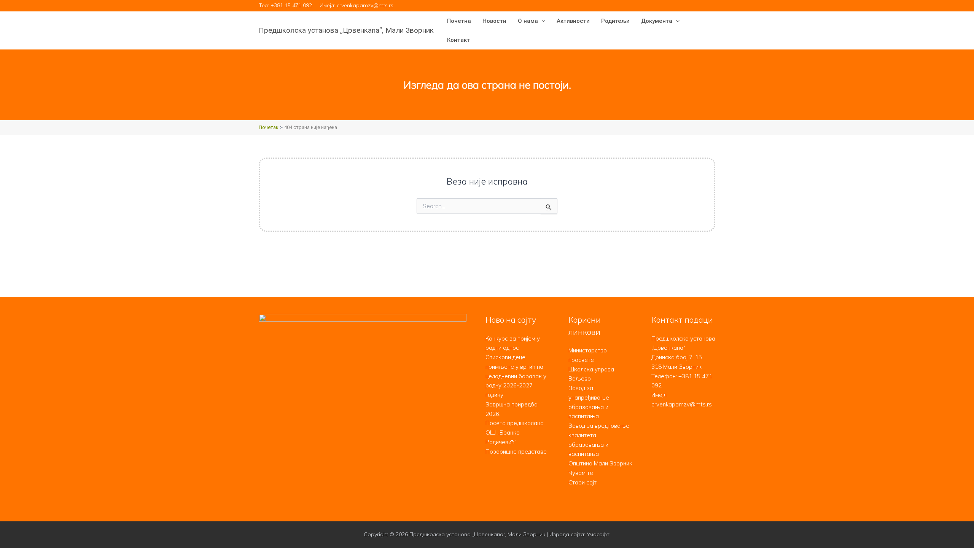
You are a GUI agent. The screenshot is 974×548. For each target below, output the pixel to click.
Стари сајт (582, 482)
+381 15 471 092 (291, 5)
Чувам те (580, 472)
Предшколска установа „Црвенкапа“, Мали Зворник (346, 30)
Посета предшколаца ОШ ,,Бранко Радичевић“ (514, 432)
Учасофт (598, 534)
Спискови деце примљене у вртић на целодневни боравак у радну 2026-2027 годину (515, 376)
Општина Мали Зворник (600, 463)
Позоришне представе (516, 451)
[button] (541, 20)
